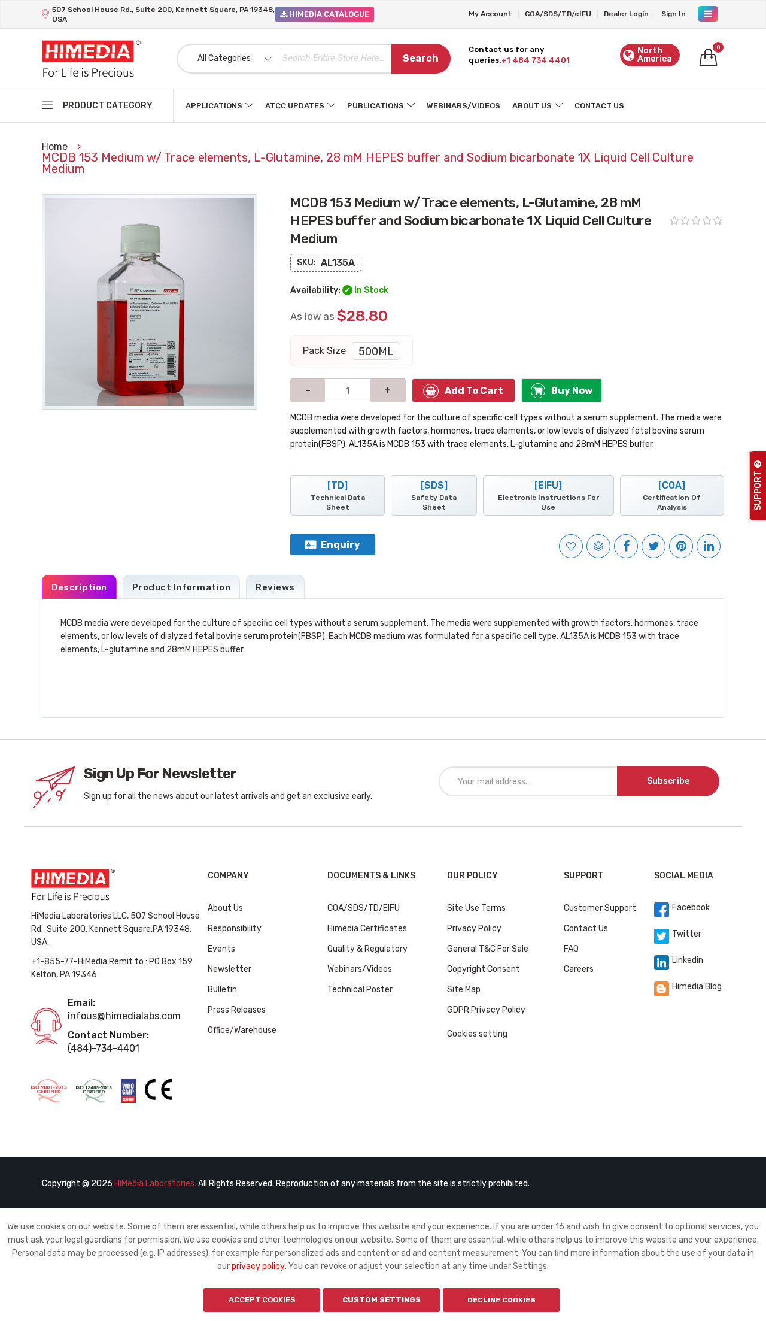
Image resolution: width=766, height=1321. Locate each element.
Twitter (686, 934)
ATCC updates (294, 105)
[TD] (338, 495)
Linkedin (687, 960)
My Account (490, 14)
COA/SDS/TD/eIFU (558, 14)
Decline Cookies (501, 1300)
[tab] (79, 587)
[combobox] (314, 59)
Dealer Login (626, 14)
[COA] (672, 495)
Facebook (691, 907)
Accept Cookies (262, 1299)
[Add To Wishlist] (571, 546)
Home (56, 146)
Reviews (275, 587)
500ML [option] (376, 351)
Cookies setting (477, 1034)
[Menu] (708, 14)
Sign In (673, 14)
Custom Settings (381, 1299)
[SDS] (434, 495)
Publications (375, 105)
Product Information (181, 587)
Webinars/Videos (463, 105)
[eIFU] (548, 495)
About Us (532, 105)
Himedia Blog (697, 986)
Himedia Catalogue (328, 14)
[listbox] (376, 351)
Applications (214, 105)
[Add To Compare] (598, 546)
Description (79, 587)
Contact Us (599, 105)
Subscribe (668, 781)
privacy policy (258, 1266)
